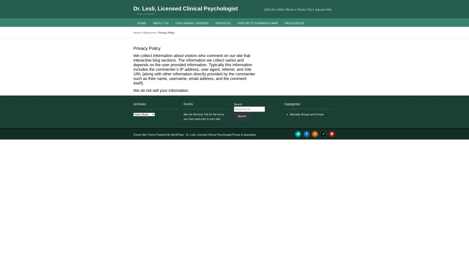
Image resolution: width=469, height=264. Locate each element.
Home (141, 23)
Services (223, 23)
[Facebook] (306, 133)
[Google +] (323, 133)
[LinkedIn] (331, 133)
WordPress (177, 134)
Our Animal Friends (192, 23)
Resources (294, 23)
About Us (161, 23)
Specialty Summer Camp (258, 23)
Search (238, 104)
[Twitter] (298, 133)
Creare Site (140, 134)
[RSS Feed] (315, 133)
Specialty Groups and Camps (307, 114)
